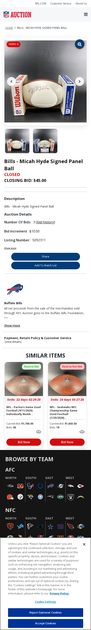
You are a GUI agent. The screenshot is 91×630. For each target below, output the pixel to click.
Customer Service (60, 3)
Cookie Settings (45, 602)
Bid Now (24, 442)
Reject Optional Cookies (45, 612)
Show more (10, 248)
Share (45, 256)
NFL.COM (40, 3)
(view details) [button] (13, 342)
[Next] (79, 81)
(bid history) (45, 222)
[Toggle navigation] (86, 14)
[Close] (84, 544)
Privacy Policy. (59, 593)
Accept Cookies (45, 623)
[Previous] (11, 81)
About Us (81, 3)
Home (9, 28)
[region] (45, 584)
